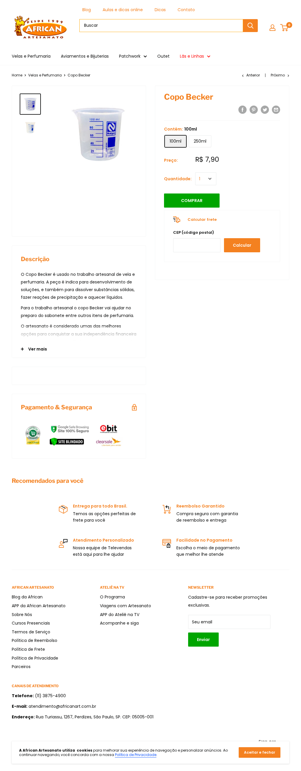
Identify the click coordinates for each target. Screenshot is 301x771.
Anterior (253, 75)
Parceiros (21, 667)
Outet (163, 56)
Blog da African (27, 597)
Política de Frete (28, 649)
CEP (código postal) (193, 232)
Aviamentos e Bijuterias (85, 56)
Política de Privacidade (35, 658)
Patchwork (130, 56)
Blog (86, 10)
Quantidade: (178, 179)
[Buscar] (250, 25)
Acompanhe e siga (119, 623)
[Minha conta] (272, 27)
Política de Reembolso (34, 640)
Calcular (242, 245)
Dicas (160, 10)
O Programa (112, 597)
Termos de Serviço (31, 632)
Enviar (203, 639)
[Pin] (254, 110)
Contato (186, 10)
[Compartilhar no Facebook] (242, 110)
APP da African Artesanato (39, 606)
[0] (284, 27)
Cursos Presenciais (31, 623)
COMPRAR (192, 200)
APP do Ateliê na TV (119, 615)
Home (17, 75)
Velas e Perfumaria (31, 56)
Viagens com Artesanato (125, 606)
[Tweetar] (265, 110)
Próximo (278, 75)
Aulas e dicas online (123, 10)
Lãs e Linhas (192, 56)
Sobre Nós (22, 615)
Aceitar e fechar (259, 752)
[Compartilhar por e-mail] (276, 110)
